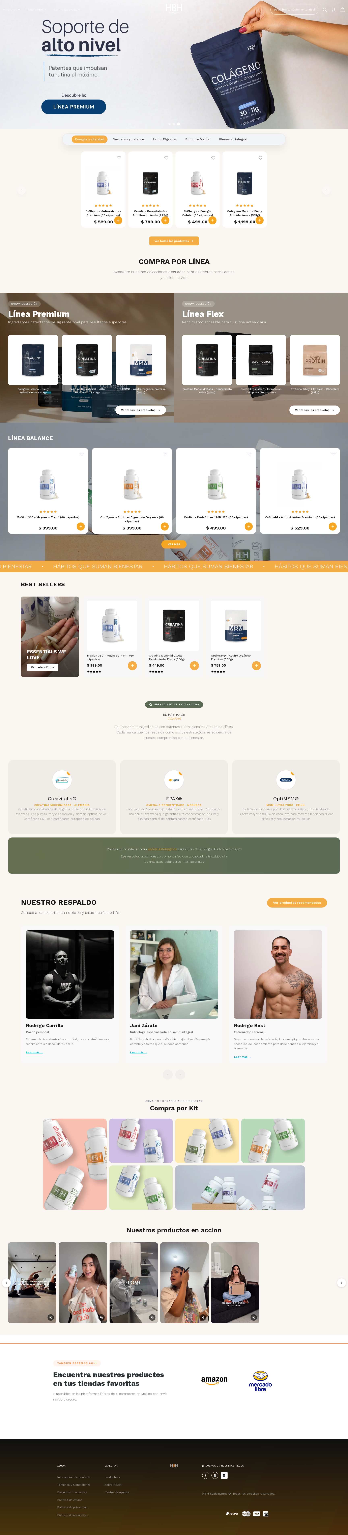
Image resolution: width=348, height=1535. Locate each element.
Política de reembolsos (73, 1515)
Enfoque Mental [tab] (198, 139)
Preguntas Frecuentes (72, 1492)
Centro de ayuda (116, 1492)
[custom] (205, 1475)
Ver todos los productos (171, 241)
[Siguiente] (341, 1282)
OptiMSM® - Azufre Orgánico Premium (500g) (231, 657)
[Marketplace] (214, 1381)
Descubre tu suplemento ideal (294, 9)
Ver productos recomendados (297, 903)
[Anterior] (6, 1282)
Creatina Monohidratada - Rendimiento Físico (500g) (167, 657)
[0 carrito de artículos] (342, 9)
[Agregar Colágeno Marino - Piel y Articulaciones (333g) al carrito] (260, 220)
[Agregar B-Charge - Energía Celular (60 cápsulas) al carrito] (212, 220)
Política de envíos (69, 1500)
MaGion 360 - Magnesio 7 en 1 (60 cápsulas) (110, 657)
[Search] (324, 9)
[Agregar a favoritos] (119, 158)
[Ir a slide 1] (169, 124)
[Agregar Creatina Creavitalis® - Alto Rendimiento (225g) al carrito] (165, 220)
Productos (111, 1477)
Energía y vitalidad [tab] (89, 139)
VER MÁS (174, 544)
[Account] (333, 9)
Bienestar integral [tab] (233, 139)
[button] (11, 9)
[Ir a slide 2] (174, 124)
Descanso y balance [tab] (128, 139)
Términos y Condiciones (73, 1485)
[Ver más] (174, 64)
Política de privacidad (72, 1507)
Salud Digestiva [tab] (164, 139)
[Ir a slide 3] (178, 124)
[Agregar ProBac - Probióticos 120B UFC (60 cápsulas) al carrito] (249, 526)
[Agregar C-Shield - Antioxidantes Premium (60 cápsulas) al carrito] (118, 220)
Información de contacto (74, 1477)
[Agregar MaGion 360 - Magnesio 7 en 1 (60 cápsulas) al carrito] (81, 526)
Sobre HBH (112, 1485)
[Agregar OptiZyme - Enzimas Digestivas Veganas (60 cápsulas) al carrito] (165, 526)
